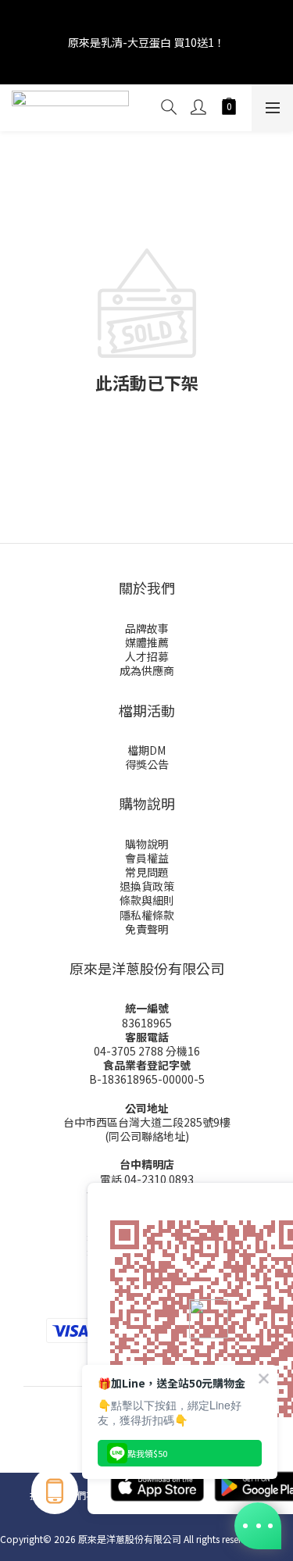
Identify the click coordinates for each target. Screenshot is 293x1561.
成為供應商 (147, 670)
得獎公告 (147, 764)
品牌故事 (147, 628)
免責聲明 (147, 929)
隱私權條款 (147, 915)
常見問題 (147, 872)
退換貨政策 (147, 886)
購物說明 (147, 844)
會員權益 (147, 858)
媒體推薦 (147, 642)
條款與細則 (147, 900)
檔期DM (146, 750)
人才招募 (147, 656)
